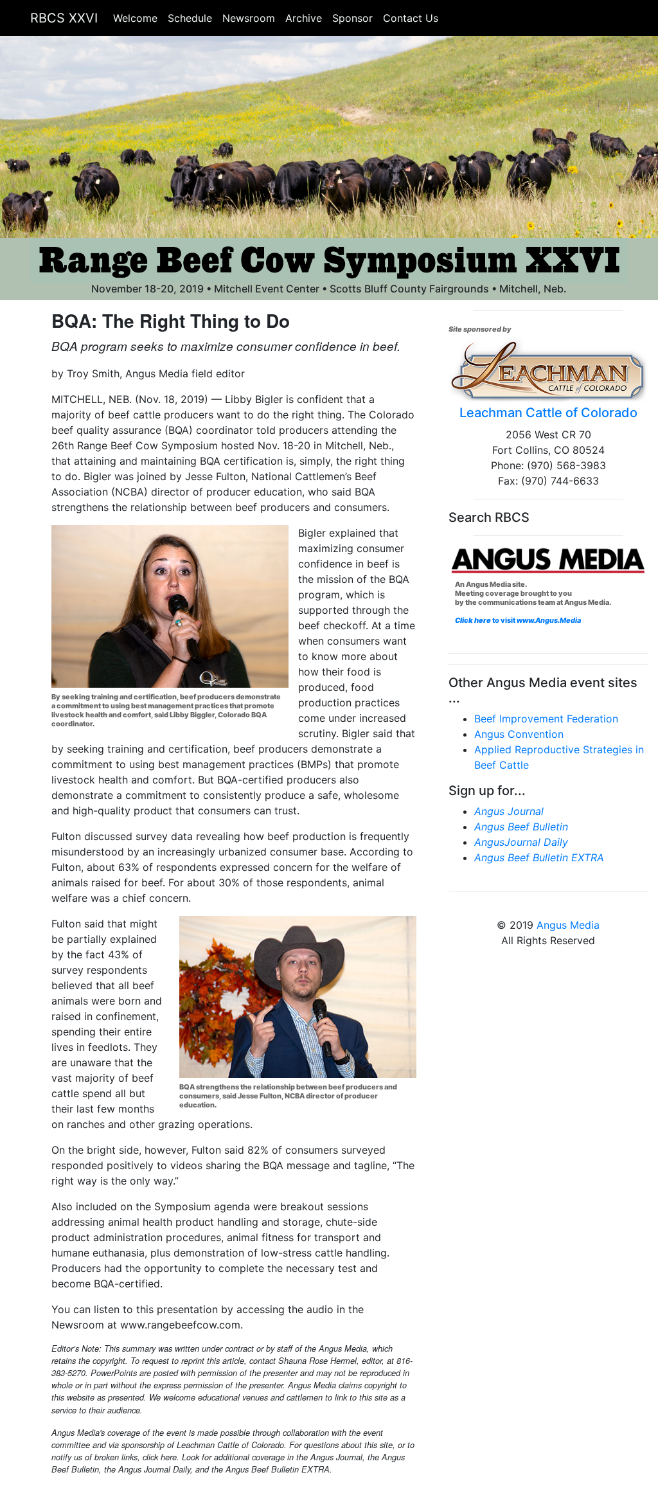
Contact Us (410, 18)
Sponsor (352, 18)
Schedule (190, 18)
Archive (303, 18)
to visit (536, 620)
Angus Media (568, 924)
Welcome (135, 18)
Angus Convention (519, 734)
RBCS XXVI (64, 18)
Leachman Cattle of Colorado (548, 412)
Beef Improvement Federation (546, 718)
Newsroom (248, 18)
